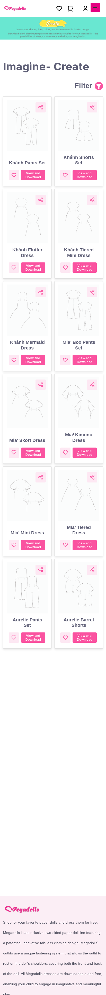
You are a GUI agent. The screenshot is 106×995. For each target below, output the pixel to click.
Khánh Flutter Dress (27, 252)
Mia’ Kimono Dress (78, 437)
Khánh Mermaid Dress (27, 345)
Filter (83, 86)
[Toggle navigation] (95, 7)
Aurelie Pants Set (27, 622)
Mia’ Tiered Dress (79, 530)
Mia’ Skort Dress (27, 440)
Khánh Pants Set (27, 162)
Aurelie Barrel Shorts (79, 622)
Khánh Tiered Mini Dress (79, 252)
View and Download (33, 175)
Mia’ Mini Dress (27, 532)
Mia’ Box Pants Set (79, 345)
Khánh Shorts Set (79, 160)
